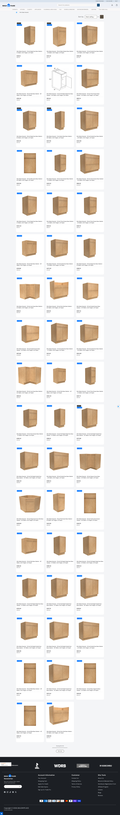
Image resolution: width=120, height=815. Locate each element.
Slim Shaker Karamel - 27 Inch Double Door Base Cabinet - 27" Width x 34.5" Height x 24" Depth (60, 349)
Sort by (81, 17)
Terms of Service (77, 784)
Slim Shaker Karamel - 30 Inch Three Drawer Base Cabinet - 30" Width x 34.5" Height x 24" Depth (88, 94)
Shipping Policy (76, 781)
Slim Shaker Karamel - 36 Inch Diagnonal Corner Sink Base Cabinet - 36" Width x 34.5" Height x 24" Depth (30, 519)
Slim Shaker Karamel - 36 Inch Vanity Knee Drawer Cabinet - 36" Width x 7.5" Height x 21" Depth (88, 519)
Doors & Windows (69, 9)
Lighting (93, 9)
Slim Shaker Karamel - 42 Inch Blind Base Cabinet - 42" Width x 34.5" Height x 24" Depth (29, 732)
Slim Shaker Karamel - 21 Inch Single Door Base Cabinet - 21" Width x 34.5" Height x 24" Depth (30, 222)
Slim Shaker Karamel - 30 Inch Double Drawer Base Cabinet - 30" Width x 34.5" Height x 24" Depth (88, 307)
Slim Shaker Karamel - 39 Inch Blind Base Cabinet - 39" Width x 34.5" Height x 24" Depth (29, 689)
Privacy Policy (76, 787)
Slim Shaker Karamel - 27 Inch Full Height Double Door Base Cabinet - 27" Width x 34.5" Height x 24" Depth (59, 604)
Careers (100, 790)
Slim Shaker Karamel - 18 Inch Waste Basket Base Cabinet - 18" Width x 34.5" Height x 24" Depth (60, 52)
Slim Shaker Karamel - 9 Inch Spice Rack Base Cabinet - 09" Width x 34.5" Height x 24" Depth (59, 137)
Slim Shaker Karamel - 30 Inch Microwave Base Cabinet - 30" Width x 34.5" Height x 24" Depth (30, 179)
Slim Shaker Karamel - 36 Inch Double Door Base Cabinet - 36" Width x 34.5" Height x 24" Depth (90, 349)
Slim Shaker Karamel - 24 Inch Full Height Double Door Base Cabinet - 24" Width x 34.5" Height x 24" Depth (89, 434)
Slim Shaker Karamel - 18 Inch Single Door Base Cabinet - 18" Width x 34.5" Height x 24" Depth (30, 137)
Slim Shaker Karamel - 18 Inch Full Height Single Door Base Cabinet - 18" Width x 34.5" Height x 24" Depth (90, 562)
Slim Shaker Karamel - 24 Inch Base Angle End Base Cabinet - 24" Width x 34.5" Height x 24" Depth (88, 689)
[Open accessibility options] (1, 813)
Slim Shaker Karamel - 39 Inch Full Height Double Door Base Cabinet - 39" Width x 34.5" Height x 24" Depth (59, 647)
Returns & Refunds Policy (105, 781)
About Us (101, 778)
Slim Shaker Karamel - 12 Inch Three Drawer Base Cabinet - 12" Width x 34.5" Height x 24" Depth (90, 392)
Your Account (42, 778)
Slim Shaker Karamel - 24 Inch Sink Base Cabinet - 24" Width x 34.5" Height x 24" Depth (59, 392)
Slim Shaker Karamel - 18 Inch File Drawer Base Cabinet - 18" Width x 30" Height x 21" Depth (60, 519)
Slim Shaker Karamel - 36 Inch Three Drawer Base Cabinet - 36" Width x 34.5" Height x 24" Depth (90, 179)
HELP (116, 1)
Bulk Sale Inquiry (43, 787)
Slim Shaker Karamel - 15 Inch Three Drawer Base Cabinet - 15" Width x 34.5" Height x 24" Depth (60, 179)
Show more (60, 751)
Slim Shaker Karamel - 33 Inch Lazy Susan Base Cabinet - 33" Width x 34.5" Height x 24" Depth (30, 307)
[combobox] (78, 5)
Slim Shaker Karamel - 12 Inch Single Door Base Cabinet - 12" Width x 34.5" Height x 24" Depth (30, 52)
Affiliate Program (103, 787)
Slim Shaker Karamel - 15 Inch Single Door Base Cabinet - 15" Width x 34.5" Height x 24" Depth (90, 264)
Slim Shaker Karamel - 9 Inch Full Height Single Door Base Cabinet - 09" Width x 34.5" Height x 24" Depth (60, 94)
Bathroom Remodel (82, 9)
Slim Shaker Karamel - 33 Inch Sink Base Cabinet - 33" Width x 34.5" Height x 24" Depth (29, 562)
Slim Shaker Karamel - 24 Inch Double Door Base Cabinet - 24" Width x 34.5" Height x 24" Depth (90, 52)
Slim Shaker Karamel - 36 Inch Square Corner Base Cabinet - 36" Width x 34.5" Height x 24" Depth (88, 477)
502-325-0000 (109, 1)
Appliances (38, 9)
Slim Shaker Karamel (24, 12)
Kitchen (22, 9)
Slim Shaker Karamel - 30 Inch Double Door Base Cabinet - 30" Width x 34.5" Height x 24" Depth (90, 137)
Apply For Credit (43, 784)
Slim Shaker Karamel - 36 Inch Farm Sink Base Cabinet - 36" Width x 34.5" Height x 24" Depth (59, 307)
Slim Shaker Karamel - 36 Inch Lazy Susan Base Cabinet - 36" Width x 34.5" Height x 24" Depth (30, 392)
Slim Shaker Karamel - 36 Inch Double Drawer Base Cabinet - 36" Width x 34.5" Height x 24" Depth (28, 349)
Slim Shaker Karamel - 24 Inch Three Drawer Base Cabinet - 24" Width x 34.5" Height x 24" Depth (60, 222)
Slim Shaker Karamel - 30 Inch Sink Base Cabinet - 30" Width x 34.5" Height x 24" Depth (29, 264)
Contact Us (75, 778)
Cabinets (15, 9)
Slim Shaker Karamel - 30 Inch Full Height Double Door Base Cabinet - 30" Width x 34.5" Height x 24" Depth (89, 604)
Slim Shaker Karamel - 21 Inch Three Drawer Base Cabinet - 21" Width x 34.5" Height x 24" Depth (30, 434)
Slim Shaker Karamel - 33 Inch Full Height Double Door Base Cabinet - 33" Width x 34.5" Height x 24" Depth (29, 477)
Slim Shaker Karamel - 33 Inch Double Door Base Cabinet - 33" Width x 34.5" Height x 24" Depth (60, 264)
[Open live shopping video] (118, 406)
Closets (29, 9)
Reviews (100, 795)
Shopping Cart (42, 781)
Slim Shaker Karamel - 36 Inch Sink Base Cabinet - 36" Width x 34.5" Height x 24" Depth (29, 94)
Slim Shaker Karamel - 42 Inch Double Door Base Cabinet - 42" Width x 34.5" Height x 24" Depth (90, 647)
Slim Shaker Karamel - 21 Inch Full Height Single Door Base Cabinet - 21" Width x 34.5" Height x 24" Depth (30, 604)
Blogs (99, 792)
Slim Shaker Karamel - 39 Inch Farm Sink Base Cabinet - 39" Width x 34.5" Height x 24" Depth (59, 732)
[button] (116, 5)
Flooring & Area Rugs (50, 9)
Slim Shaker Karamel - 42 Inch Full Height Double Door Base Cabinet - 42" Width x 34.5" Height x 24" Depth (59, 689)
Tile (60, 9)
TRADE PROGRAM (100, 1)
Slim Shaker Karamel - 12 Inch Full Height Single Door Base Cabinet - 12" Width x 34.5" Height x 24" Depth (60, 434)
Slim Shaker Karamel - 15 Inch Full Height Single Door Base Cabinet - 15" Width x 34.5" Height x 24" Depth (60, 562)
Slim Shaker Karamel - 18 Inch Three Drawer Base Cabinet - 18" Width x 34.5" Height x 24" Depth (90, 222)
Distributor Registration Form (107, 784)
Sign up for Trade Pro (44, 790)
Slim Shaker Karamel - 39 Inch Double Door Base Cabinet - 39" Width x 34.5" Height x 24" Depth (60, 477)
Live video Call (103, 9)
